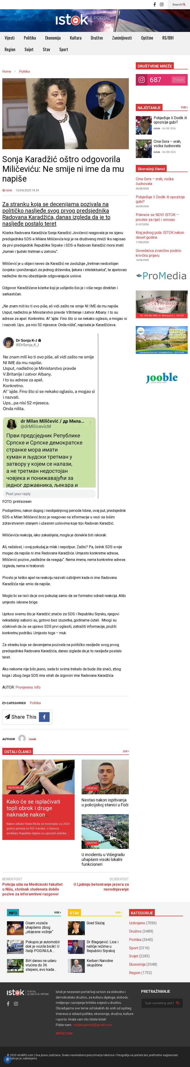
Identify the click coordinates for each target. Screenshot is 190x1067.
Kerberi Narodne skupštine (100, 963)
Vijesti (10, 38)
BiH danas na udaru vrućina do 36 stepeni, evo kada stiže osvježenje (40, 967)
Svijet (29, 49)
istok (8, 190)
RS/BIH (168, 38)
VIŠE (184, 107)
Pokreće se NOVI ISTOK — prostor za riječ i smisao (157, 217)
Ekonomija (53, 38)
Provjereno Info (28, 687)
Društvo (97, 38)
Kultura (76, 38)
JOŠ (125, 751)
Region (10, 49)
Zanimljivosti (122, 38)
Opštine (147, 38)
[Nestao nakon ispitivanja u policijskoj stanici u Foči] (105, 777)
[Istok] (95, 20)
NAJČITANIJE (149, 108)
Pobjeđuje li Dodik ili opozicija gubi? (170, 120)
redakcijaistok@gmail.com (92, 1025)
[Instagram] (162, 4)
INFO (13, 913)
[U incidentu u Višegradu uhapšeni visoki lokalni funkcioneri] (105, 831)
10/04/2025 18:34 (27, 190)
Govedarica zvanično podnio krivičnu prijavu (158, 253)
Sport (63, 49)
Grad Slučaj (95, 923)
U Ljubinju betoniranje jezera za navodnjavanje (101, 886)
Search (177, 4)
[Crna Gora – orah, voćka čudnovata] (144, 148)
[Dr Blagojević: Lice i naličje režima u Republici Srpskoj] (76, 947)
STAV (74, 913)
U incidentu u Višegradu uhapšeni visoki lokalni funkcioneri (103, 859)
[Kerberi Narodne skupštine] (76, 966)
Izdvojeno (137, 923)
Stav (46, 49)
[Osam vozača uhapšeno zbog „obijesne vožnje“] (15, 928)
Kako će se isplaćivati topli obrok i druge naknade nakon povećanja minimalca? (34, 811)
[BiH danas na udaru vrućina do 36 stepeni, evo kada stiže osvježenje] (15, 966)
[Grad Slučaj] (76, 928)
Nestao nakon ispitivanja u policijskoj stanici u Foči (105, 802)
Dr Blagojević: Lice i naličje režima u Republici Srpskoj (102, 946)
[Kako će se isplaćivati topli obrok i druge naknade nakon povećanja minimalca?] (38, 777)
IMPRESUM (64, 1033)
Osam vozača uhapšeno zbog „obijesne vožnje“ (39, 927)
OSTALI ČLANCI (17, 752)
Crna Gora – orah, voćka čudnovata (167, 143)
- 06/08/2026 (168, 128)
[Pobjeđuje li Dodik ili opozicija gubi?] (144, 125)
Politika (30, 38)
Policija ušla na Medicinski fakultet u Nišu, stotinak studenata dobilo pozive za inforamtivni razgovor (32, 889)
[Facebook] (155, 4)
